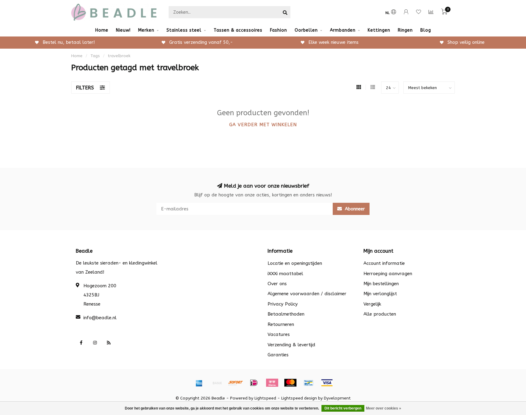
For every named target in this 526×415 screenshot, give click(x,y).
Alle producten (379, 314)
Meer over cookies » (383, 408)
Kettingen (379, 30)
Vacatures (279, 334)
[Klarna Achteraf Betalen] (272, 382)
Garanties (278, 355)
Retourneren (281, 324)
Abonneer (354, 209)
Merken (146, 30)
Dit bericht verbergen (342, 408)
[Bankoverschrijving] (217, 382)
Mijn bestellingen (381, 283)
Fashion (278, 30)
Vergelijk (372, 304)
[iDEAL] (253, 382)
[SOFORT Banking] (235, 382)
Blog (425, 30)
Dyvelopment (337, 398)
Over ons (277, 283)
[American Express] (199, 382)
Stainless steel (184, 30)
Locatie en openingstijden (295, 263)
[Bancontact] (308, 382)
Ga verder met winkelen (263, 124)
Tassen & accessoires (238, 30)
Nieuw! (123, 30)
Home (101, 30)
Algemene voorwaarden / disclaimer (307, 293)
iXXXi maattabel (285, 273)
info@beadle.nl (100, 317)
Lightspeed (265, 398)
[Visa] (327, 382)
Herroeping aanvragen (387, 273)
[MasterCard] (290, 382)
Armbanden (343, 30)
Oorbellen (306, 30)
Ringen (405, 30)
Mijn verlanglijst (380, 293)
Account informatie (384, 263)
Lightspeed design (299, 398)
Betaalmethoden (286, 314)
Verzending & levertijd (291, 345)
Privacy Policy (283, 304)
